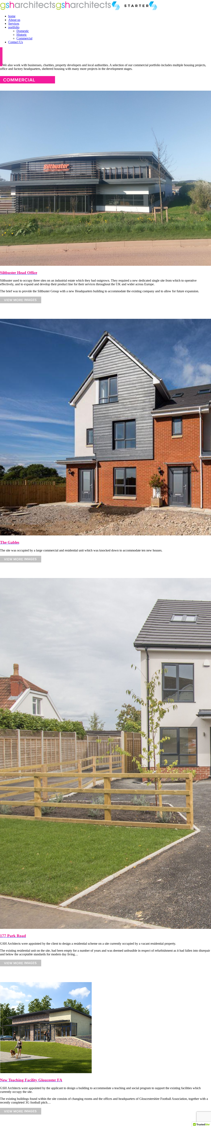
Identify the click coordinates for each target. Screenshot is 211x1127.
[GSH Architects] (28, 9)
